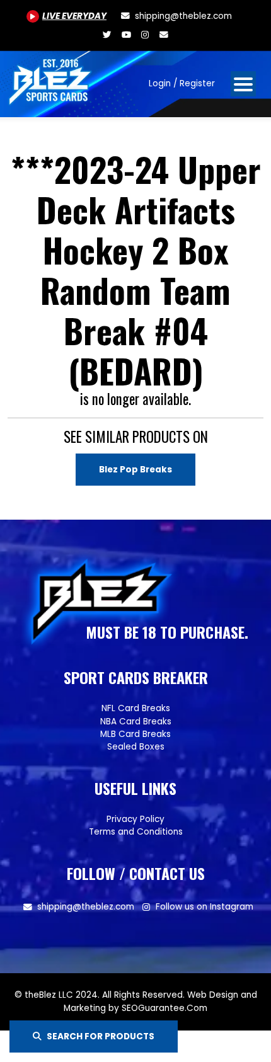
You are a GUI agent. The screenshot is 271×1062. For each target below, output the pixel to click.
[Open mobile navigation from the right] (243, 83)
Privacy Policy (135, 819)
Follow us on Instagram (204, 907)
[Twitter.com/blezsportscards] (107, 35)
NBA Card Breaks (135, 722)
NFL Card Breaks (135, 708)
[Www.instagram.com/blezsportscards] (145, 35)
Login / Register (182, 83)
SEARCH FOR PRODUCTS (100, 1036)
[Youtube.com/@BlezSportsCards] (126, 35)
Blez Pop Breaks (135, 470)
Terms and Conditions (136, 832)
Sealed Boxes (135, 747)
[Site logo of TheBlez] (51, 79)
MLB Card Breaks (135, 734)
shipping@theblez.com (85, 907)
